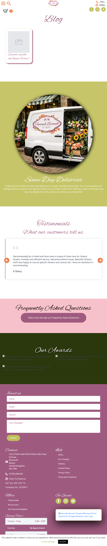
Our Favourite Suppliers (18, 509)
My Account (13, 505)
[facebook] (91, 9)
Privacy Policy (64, 473)
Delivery (61, 464)
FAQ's (60, 455)
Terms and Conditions (67, 477)
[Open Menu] (3, 3)
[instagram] (97, 9)
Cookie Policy (64, 468)
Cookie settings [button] (48, 542)
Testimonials (13, 500)
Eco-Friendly (63, 459)
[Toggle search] (8, 3)
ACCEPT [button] (63, 542)
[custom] (103, 9)
